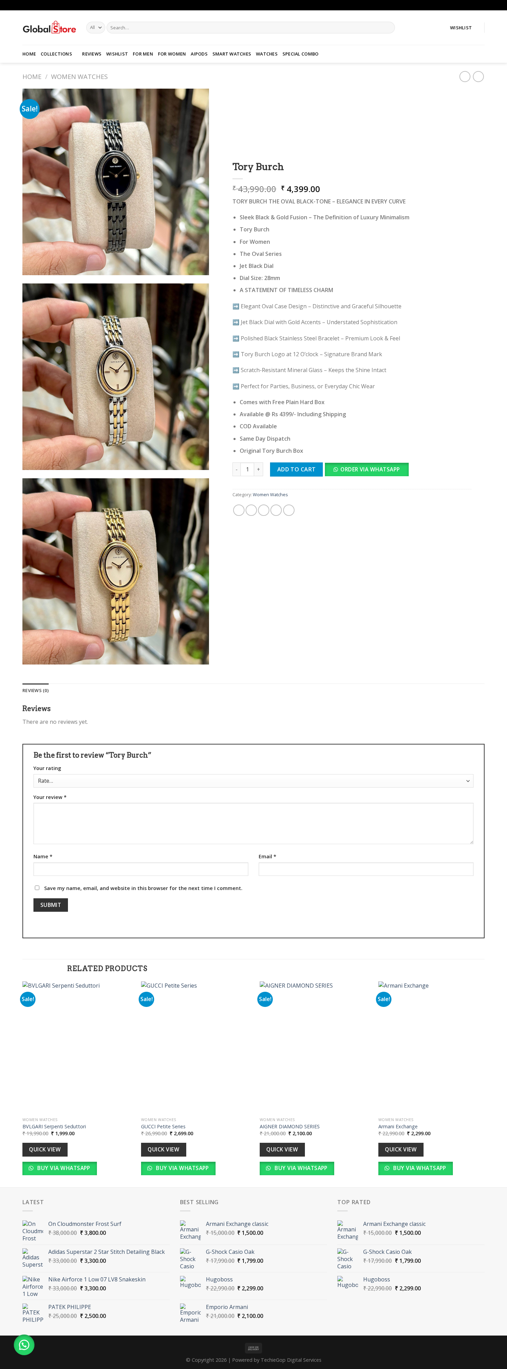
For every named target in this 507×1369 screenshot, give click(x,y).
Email (267, 856)
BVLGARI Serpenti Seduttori (54, 1126)
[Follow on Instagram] (481, 5)
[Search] (388, 27)
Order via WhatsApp (370, 469)
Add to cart (296, 469)
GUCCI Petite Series (163, 1126)
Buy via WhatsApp (63, 1168)
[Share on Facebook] (239, 510)
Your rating (47, 768)
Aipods (199, 54)
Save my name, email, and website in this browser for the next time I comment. (143, 888)
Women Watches (79, 76)
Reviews (91, 54)
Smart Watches (231, 54)
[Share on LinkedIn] (288, 510)
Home (29, 54)
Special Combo (300, 54)
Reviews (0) (35, 690)
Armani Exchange (398, 1126)
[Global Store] (49, 27)
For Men (143, 54)
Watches (267, 54)
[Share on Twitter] (251, 510)
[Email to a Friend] (263, 510)
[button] (369, 472)
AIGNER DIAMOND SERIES (290, 1126)
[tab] (35, 690)
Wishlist (117, 54)
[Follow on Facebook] (475, 5)
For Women (172, 54)
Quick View (45, 1149)
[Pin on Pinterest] (276, 510)
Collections (56, 54)
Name (42, 856)
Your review (50, 797)
